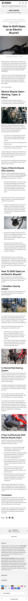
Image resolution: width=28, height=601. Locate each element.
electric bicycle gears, (10, 19)
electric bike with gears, (16, 21)
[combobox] (14, 6)
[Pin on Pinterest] (12, 517)
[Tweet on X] (6, 517)
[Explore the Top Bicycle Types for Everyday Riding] (26, 599)
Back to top (14, 536)
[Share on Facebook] (9, 517)
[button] (22, 2)
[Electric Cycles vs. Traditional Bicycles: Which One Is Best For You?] (2, 599)
